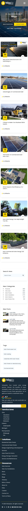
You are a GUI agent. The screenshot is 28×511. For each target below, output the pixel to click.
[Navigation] (24, 3)
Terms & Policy (6, 496)
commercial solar (9, 368)
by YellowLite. (6, 66)
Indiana (4, 423)
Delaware (6, 421)
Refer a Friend (6, 482)
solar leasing (7, 354)
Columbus (6, 417)
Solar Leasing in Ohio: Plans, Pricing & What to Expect (17, 314)
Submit (23, 406)
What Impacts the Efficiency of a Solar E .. (13, 187)
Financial (15, 289)
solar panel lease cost (10, 349)
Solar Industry (15, 297)
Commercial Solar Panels (9, 445)
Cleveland (6, 415)
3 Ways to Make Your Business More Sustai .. (14, 123)
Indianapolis (6, 426)
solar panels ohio (15, 299)
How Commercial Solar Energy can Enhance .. (13, 252)
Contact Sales (20, 24)
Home (8, 28)
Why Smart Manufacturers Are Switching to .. (12, 60)
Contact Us (5, 493)
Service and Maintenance (9, 459)
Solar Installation (15, 295)
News (3, 471)
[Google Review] (10, 507)
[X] (4, 507)
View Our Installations (8, 469)
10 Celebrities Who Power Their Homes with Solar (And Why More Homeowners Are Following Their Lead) (17, 323)
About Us (4, 485)
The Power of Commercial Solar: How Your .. (12, 155)
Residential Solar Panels (9, 442)
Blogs (12, 28)
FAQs (3, 488)
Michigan (4, 428)
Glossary (4, 480)
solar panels (15, 293)
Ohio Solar (15, 291)
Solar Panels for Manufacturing (12, 363)
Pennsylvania (6, 431)
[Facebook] (2, 507)
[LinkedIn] (8, 507)
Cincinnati (6, 419)
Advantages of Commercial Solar (13, 92)
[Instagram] (6, 507)
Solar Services (6, 466)
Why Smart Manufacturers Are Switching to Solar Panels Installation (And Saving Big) (16, 332)
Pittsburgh (6, 433)
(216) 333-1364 (17, 507)
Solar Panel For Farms (8, 453)
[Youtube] (12, 507)
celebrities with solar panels (11, 359)
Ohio (3, 412)
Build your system (8, 24)
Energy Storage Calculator (9, 456)
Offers (4, 474)
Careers (4, 490)
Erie (4, 435)
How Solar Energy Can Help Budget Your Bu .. (13, 220)
